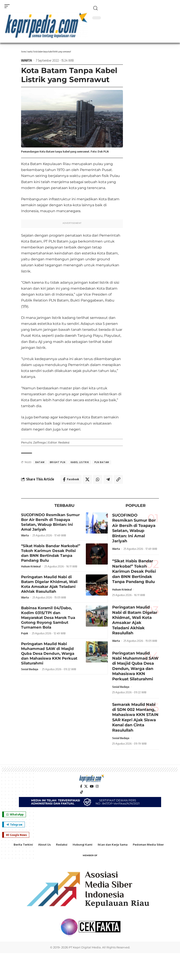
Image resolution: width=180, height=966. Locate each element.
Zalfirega (39, 442)
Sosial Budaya (29, 669)
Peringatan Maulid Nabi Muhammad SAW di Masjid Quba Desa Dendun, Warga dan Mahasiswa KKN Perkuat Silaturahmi (49, 653)
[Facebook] (81, 786)
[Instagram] (97, 786)
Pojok (24, 633)
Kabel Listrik (80, 462)
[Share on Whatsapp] (97, 479)
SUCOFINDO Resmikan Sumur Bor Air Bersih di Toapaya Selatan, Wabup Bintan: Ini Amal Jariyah (134, 528)
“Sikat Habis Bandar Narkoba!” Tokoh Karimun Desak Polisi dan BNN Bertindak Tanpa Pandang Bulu (50, 553)
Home (23, 51)
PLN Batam (101, 462)
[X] (86, 786)
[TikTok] (81, 792)
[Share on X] (87, 479)
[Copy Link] (118, 479)
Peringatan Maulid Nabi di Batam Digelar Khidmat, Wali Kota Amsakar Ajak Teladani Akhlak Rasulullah (49, 584)
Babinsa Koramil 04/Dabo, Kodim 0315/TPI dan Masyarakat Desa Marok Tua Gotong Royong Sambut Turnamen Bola (48, 617)
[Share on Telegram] (108, 479)
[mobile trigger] (8, 6)
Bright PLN (57, 462)
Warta (29, 51)
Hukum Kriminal (31, 566)
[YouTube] (92, 786)
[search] (134, 8)
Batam (40, 462)
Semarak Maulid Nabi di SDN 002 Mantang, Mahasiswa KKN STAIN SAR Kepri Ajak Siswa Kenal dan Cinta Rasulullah (135, 717)
